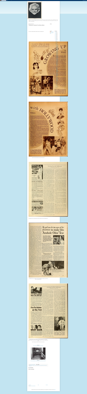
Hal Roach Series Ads (57, 55)
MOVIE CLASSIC (43, 365)
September (57, 43)
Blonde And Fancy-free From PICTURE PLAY (57, 64)
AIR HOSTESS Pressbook (57, 73)
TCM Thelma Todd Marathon (57, 80)
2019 (55, 34)
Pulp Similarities (57, 67)
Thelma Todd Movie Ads (57, 52)
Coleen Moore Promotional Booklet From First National (57, 71)
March (56, 85)
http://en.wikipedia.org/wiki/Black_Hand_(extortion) (38, 345)
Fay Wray (35, 365)
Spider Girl (46, 365)
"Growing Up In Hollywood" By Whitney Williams (57, 47)
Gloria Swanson (38, 365)
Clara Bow (31, 365)
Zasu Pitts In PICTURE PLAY (57, 62)
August (56, 44)
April (56, 84)
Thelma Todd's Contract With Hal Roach (57, 75)
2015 (55, 37)
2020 (55, 33)
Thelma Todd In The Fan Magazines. (57, 50)
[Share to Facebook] (38, 364)
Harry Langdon (40, 365)
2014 (55, 38)
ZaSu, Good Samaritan (57, 51)
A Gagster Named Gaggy (57, 69)
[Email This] (36, 364)
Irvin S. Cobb (57, 66)
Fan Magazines (33, 365)
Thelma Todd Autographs (57, 45)
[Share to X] (37, 364)
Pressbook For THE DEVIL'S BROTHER (57, 79)
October (56, 42)
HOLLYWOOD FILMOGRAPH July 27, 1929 (57, 57)
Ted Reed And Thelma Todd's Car (57, 54)
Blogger (54, 389)
